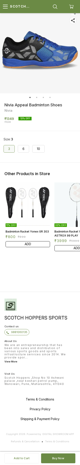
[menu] (5, 6)
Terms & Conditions (57, 441)
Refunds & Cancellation (25, 441)
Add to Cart (22, 458)
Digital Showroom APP (58, 434)
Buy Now (58, 458)
